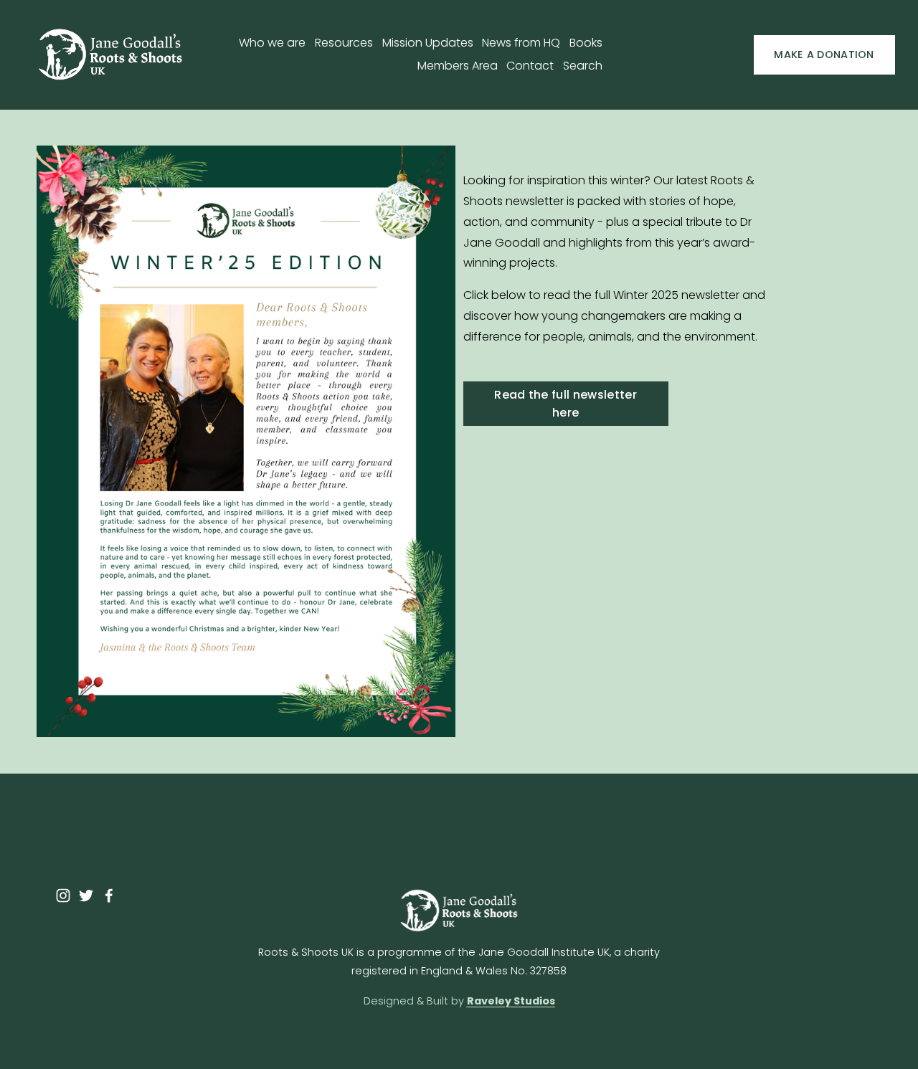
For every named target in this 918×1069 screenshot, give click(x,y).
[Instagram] (63, 895)
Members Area (457, 65)
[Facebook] (109, 895)
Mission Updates (427, 42)
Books (585, 42)
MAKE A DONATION (824, 54)
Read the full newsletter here (565, 403)
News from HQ (521, 42)
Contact (530, 65)
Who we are (272, 42)
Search (582, 65)
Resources (344, 42)
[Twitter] (86, 895)
